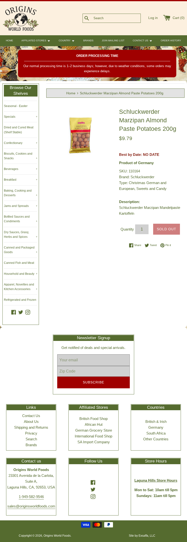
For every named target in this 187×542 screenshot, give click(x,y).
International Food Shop (93, 436)
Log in (153, 18)
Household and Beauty (20, 273)
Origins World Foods (57, 535)
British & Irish (156, 421)
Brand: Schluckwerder (136, 177)
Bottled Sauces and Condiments (20, 219)
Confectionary (20, 143)
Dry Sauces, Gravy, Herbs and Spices (20, 235)
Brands (31, 445)
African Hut (94, 424)
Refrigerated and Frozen (20, 300)
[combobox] (120, 18)
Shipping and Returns (31, 427)
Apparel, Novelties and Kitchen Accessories (20, 287)
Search (31, 439)
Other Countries (155, 439)
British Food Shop (93, 419)
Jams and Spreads (20, 206)
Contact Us (31, 416)
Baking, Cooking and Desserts (20, 193)
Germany (155, 427)
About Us (31, 421)
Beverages (20, 169)
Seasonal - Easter (16, 106)
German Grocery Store (93, 430)
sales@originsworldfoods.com (31, 506)
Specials (20, 116)
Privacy (31, 433)
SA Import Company (93, 442)
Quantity (127, 229)
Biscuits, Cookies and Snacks (20, 156)
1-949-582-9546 (31, 497)
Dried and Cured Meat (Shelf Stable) (18, 130)
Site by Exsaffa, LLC (142, 535)
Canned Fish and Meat (19, 263)
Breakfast (20, 179)
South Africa (156, 433)
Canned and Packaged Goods (20, 250)
